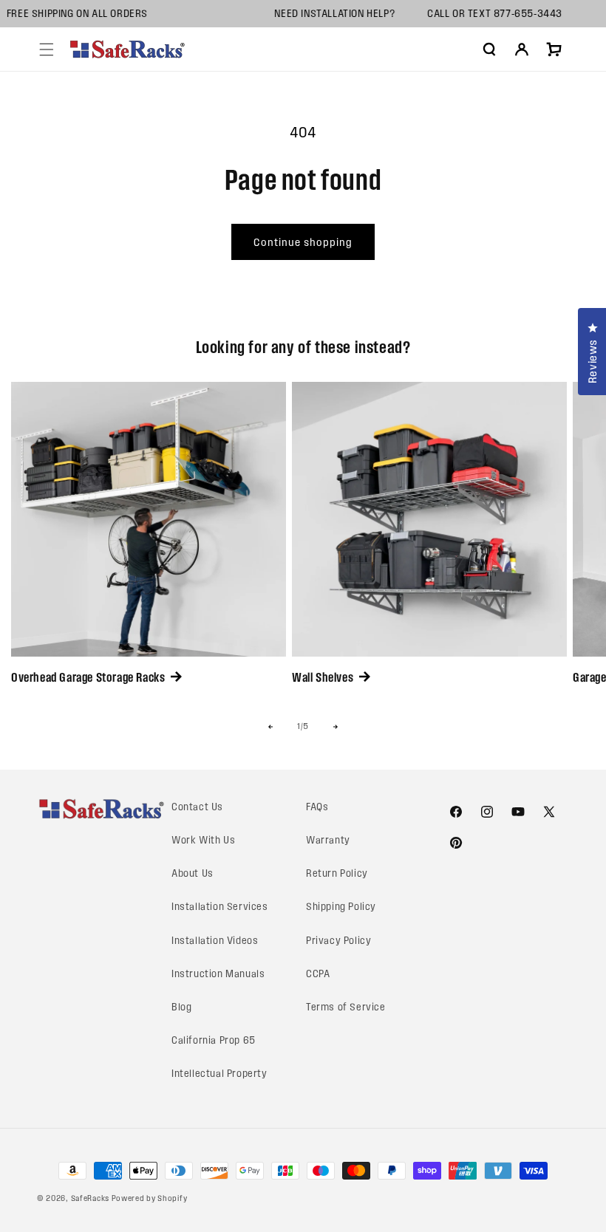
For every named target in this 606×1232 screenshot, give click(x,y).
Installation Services (219, 906)
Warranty (328, 840)
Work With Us (203, 840)
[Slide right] (335, 727)
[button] (46, 49)
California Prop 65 (213, 1040)
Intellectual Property (219, 1073)
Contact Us (197, 806)
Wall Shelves (322, 677)
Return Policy (337, 873)
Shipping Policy (341, 906)
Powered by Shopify (150, 1198)
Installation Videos (214, 940)
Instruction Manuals (218, 973)
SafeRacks (90, 1198)
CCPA (318, 973)
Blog (181, 1007)
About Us (192, 873)
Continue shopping (303, 242)
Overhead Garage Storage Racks (88, 677)
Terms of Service (346, 1007)
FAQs (317, 806)
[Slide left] (270, 727)
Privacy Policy (338, 940)
